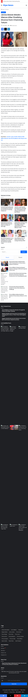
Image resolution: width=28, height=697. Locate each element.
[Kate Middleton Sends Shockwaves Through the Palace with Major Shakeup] (5, 375)
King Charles (20, 629)
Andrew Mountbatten (5, 629)
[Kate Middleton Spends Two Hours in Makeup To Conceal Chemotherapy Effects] (14, 573)
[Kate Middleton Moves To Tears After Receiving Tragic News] (5, 527)
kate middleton (14, 629)
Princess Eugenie (5, 638)
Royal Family (11, 640)
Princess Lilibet (12, 638)
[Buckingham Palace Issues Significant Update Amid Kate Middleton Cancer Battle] (14, 427)
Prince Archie (18, 631)
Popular (20, 257)
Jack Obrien (5, 25)
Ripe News (23, 689)
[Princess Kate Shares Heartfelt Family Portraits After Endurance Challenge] (4, 289)
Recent (7, 257)
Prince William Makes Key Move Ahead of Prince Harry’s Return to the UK (18, 296)
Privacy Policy (12, 692)
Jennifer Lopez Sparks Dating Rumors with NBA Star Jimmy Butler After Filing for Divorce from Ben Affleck (20, 209)
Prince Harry (11, 634)
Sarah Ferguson (18, 640)
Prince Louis (17, 634)
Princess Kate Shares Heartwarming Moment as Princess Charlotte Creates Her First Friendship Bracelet (18, 275)
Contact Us (6, 692)
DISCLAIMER (18, 692)
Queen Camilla (4, 640)
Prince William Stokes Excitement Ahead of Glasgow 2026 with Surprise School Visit (18, 269)
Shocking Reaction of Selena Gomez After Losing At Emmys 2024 (20, 239)
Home (3, 9)
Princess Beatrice (12, 636)
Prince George (4, 634)
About (23, 692)
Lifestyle (7, 9)
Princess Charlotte (20, 636)
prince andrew (11, 631)
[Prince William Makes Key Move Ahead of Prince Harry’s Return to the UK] (4, 297)
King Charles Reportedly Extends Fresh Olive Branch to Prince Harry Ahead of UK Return (17, 263)
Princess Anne (4, 636)
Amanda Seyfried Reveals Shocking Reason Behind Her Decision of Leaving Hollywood (7, 208)
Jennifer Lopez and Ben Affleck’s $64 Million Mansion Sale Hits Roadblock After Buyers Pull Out (14, 138)
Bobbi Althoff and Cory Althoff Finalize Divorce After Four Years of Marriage (6, 224)
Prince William (19, 638)
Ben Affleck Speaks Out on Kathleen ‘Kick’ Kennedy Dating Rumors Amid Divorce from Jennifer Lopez (7, 241)
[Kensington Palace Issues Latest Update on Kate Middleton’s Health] (5, 474)
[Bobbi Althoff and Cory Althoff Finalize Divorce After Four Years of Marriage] (7, 217)
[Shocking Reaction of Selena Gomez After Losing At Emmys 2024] (21, 233)
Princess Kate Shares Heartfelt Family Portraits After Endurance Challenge (17, 288)
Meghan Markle (4, 631)
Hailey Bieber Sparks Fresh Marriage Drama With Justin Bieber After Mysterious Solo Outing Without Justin (21, 225)
